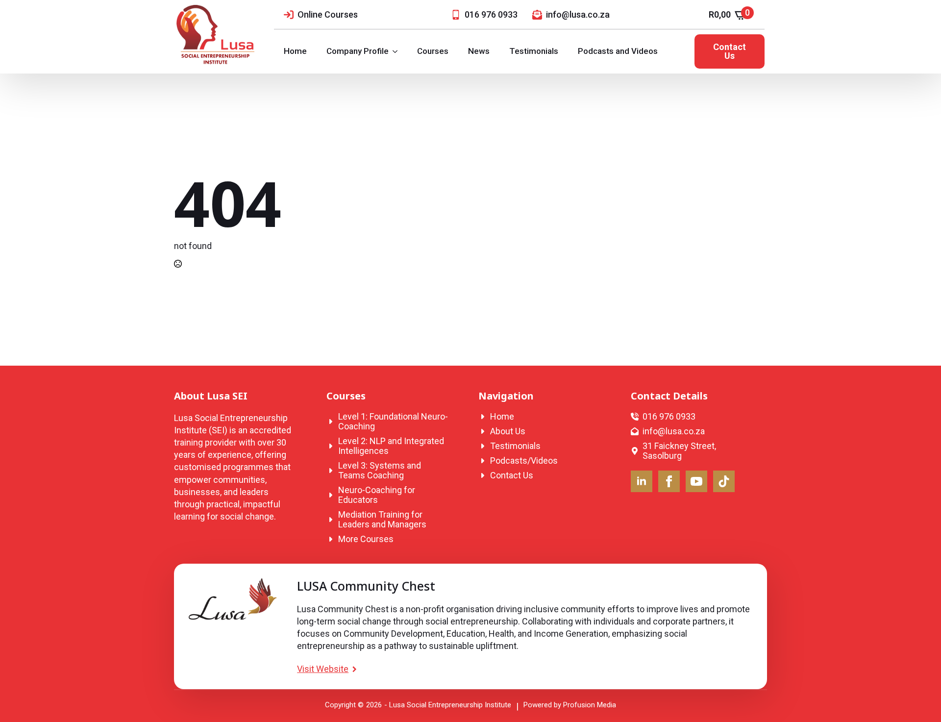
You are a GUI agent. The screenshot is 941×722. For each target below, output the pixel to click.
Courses (432, 51)
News (479, 51)
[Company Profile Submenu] (398, 51)
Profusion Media (589, 704)
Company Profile (357, 51)
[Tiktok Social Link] (724, 481)
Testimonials (533, 51)
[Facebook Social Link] (669, 481)
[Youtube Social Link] (696, 481)
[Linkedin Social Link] (641, 481)
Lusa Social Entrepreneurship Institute (450, 704)
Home (295, 51)
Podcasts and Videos (618, 51)
